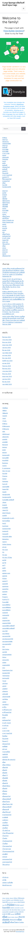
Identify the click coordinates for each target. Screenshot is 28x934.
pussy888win (6, 610)
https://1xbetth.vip (8, 220)
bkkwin (4, 452)
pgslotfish (5, 589)
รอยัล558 (5, 754)
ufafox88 (5, 694)
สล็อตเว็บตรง (6, 200)
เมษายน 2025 (6, 379)
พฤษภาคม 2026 (7, 345)
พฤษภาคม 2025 (7, 376)
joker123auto (6, 513)
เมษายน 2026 (6, 347)
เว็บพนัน (4, 838)
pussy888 (5, 149)
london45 (5, 531)
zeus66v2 (5, 704)
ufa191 (4, 686)
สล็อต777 (5, 775)
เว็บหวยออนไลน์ (7, 846)
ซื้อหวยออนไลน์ (6, 179)
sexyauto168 (6, 636)
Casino (4, 465)
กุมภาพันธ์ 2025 (7, 384)
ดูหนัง (4, 163)
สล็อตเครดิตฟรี (6, 799)
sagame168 (6, 620)
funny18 (4, 484)
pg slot (4, 226)
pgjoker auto (6, 573)
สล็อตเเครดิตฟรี (6, 807)
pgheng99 (5, 157)
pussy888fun (6, 605)
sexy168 (4, 631)
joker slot (5, 242)
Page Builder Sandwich (14, 31)
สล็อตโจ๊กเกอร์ (6, 812)
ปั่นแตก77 (5, 741)
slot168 (4, 652)
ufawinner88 (6, 696)
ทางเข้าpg (5, 725)
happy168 (5, 240)
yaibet (4, 702)
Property (5, 597)
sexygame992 (6, 644)
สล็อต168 (5, 767)
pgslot (4, 155)
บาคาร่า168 (5, 153)
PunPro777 (5, 599)
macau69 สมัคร (7, 536)
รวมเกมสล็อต (6, 752)
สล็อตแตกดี (5, 809)
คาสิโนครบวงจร (7, 710)
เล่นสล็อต (5, 828)
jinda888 (5, 507)
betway (4, 447)
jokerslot (5, 252)
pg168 (4, 193)
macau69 (5, 534)
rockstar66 (5, 615)
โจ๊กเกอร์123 (6, 244)
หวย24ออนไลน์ (6, 815)
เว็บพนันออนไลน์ (7, 841)
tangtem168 (6, 673)
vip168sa (5, 699)
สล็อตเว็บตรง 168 (7, 804)
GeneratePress (20, 931)
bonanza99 (5, 455)
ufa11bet (5, 683)
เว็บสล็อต (5, 843)
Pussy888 (5, 602)
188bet (4, 410)
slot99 (4, 197)
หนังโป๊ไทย (5, 218)
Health (4, 492)
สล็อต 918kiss (6, 765)
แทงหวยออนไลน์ (7, 862)
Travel (4, 681)
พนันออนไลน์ (6, 744)
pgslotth (4, 591)
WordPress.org (7, 885)
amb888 (4, 442)
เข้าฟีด (4, 880)
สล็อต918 (5, 783)
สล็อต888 (5, 204)
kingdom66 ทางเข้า (8, 518)
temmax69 (5, 678)
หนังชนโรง (5, 141)
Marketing (5, 539)
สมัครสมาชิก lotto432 (8, 759)
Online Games (6, 544)
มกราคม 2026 (6, 355)
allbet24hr (5, 437)
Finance (4, 476)
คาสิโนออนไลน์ (6, 712)
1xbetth (4, 416)
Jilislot (4, 502)
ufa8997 (5, 689)
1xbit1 (4, 418)
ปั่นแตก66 (5, 173)
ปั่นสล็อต (4, 736)
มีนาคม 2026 (6, 350)
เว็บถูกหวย (5, 836)
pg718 (4, 563)
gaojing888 (5, 486)
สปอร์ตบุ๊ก (5, 757)
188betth (5, 413)
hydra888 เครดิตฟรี (8, 500)
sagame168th (6, 143)
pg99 (4, 568)
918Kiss (4, 423)
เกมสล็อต (5, 822)
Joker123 (5, 510)
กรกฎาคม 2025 (7, 371)
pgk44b (4, 576)
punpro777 (5, 177)
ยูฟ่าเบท (4, 749)
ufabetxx (5, 691)
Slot (3, 647)
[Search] (23, 129)
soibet (4, 662)
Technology (5, 675)
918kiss (4, 137)
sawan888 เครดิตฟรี (8, 626)
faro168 (4, 185)
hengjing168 (6, 494)
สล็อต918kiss (6, 786)
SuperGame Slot (7, 670)
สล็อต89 (4, 780)
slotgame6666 (7, 654)
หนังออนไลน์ (6, 167)
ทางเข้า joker (6, 238)
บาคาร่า (4, 212)
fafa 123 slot (6, 471)
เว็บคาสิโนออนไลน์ (7, 833)
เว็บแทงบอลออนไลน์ (8, 851)
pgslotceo (5, 586)
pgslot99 (5, 584)
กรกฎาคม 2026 (7, 339)
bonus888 (5, 458)
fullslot (4, 479)
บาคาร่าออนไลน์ (7, 175)
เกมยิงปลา (5, 820)
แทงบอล (4, 857)
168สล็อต (5, 408)
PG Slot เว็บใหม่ (7, 557)
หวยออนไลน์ (6, 181)
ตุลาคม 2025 (6, 363)
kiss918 (4, 228)
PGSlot (4, 578)
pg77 (3, 565)
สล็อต (4, 183)
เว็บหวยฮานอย (6, 849)
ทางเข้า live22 (6, 723)
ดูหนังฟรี (4, 147)
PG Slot (4, 555)
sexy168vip (5, 633)
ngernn (4, 542)
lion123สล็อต (6, 521)
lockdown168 (6, 528)
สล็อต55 (4, 770)
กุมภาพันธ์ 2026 (7, 353)
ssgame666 (6, 665)
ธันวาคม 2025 (6, 358)
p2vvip (4, 547)
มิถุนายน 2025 (6, 374)
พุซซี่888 (4, 746)
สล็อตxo (4, 794)
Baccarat (5, 444)
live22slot (5, 526)
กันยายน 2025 (6, 366)
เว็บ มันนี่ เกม (6, 830)
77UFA (4, 421)
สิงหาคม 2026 (6, 337)
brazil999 (5, 460)
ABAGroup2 (6, 434)
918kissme (5, 429)
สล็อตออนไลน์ (6, 256)
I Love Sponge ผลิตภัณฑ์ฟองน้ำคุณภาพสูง (13, 4)
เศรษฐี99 (5, 854)
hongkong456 (6, 187)
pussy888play (6, 607)
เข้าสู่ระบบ (5, 877)
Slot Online (5, 649)
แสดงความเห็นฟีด (7, 882)
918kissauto (6, 426)
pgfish (4, 570)
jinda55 (4, 195)
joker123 (5, 139)
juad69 (4, 515)
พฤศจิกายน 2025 (7, 360)
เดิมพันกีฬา (5, 825)
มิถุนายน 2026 (6, 342)
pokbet (4, 594)
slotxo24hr (5, 660)
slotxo (4, 214)
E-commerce (6, 468)
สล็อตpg (4, 791)
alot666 (4, 439)
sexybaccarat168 (7, 639)
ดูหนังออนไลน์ (6, 236)
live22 (4, 161)
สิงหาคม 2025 (6, 368)
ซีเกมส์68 (5, 715)
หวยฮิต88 (5, 817)
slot (3, 232)
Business (5, 463)
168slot (3, 898)
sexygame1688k (7, 641)
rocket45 (5, 612)
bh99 (4, 450)
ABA (3, 431)
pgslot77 (5, 171)
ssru (3, 668)
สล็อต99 (4, 788)
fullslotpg (5, 159)
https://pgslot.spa (7, 222)
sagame (4, 618)
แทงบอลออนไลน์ (7, 859)
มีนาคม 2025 (6, 381)
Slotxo (4, 657)
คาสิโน (4, 707)
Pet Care (5, 549)
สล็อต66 (4, 198)
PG (3, 552)
